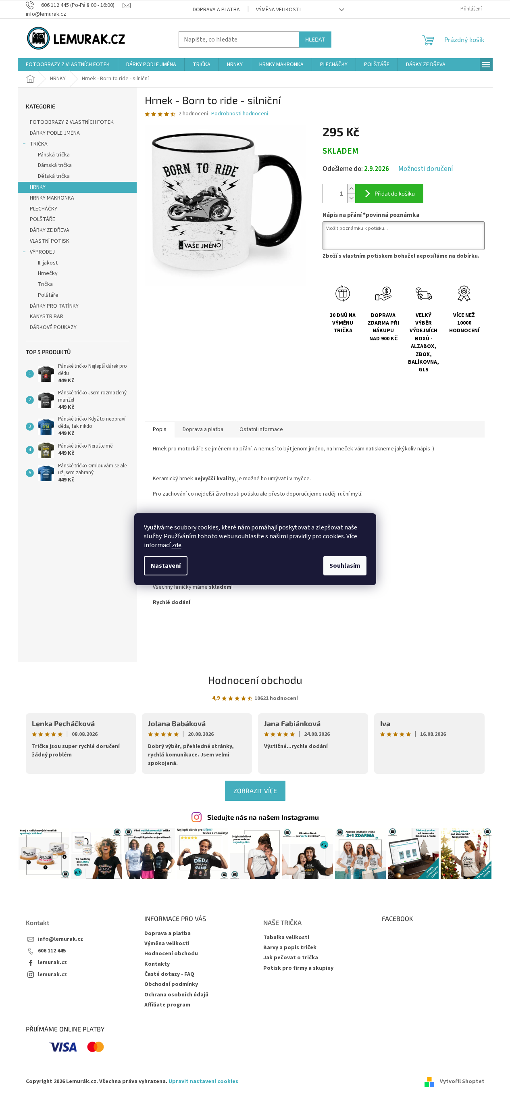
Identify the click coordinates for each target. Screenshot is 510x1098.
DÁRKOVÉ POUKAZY (53, 327)
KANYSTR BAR (46, 317)
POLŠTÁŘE (42, 219)
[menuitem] (68, 64)
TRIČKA (39, 144)
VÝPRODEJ (42, 252)
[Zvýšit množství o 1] (351, 189)
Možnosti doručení (425, 169)
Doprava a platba (216, 10)
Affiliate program (167, 1005)
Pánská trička (54, 155)
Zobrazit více (255, 790)
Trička (45, 284)
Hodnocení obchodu (255, 679)
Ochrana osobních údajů (176, 995)
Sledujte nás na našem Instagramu (263, 817)
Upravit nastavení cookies (203, 1081)
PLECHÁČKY (43, 209)
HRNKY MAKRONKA (52, 198)
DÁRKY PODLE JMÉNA (55, 133)
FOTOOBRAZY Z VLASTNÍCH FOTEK (72, 122)
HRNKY (38, 187)
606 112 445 (52, 951)
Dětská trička (54, 176)
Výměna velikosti (278, 10)
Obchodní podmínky (171, 984)
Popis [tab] (160, 429)
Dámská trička (55, 165)
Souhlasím (344, 565)
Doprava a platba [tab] (203, 429)
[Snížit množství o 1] (351, 198)
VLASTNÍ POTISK (49, 241)
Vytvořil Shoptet (462, 1081)
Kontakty (157, 964)
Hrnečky (48, 273)
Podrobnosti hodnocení (239, 114)
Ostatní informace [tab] (261, 429)
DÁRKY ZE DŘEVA (49, 230)
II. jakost (48, 263)
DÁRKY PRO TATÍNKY (54, 306)
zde (176, 545)
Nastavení (166, 565)
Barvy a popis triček (289, 948)
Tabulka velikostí (286, 938)
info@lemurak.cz (60, 939)
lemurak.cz (52, 963)
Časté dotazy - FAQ (169, 974)
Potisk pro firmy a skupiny (298, 968)
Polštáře (48, 295)
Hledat (315, 39)
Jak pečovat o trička (290, 958)
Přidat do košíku (395, 193)
